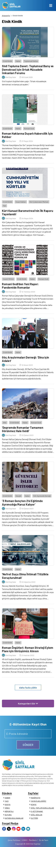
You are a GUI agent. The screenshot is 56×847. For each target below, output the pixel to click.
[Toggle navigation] (51, 5)
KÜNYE (33, 804)
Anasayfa (6, 15)
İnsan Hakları (21, 202)
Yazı (4, 206)
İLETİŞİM (34, 818)
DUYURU (8, 815)
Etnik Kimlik (7, 61)
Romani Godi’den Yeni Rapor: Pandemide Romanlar (20, 285)
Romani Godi (29, 128)
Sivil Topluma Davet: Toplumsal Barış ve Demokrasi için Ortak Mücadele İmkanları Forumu (28, 69)
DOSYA (7, 804)
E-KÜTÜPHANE (37, 811)
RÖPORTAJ (9, 811)
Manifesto (33, 840)
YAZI (6, 801)
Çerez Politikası (14, 840)
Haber (18, 61)
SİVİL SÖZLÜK (36, 815)
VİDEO (7, 808)
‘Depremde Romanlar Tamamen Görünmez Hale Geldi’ (22, 429)
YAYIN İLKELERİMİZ (38, 801)
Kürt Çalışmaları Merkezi (39, 202)
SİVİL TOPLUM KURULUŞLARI (42, 808)
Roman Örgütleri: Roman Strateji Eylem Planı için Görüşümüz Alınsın (27, 649)
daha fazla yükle (28, 687)
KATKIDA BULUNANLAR (14, 818)
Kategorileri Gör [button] (27, 703)
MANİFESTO (35, 798)
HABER (7, 798)
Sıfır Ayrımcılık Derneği (42, 496)
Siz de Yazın (43, 840)
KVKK (24, 840)
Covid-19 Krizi (8, 279)
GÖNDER (28, 744)
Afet (4, 422)
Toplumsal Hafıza (31, 61)
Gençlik (18, 496)
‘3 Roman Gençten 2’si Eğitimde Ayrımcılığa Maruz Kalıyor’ (22, 502)
